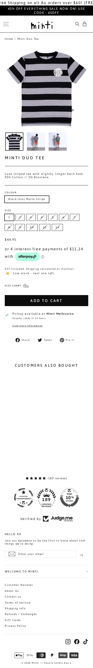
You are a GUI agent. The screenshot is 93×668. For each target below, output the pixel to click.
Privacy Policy (15, 625)
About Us (12, 590)
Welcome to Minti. (22, 571)
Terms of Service (18, 602)
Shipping (32, 268)
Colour (11, 192)
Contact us (13, 596)
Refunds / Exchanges (21, 614)
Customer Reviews (19, 584)
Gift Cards (13, 620)
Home (9, 38)
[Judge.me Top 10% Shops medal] (68, 497)
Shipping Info (15, 608)
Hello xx (13, 533)
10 (32, 227)
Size (8, 210)
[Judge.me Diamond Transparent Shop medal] (22, 497)
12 (44, 227)
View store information (27, 325)
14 (57, 227)
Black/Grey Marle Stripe (26, 199)
